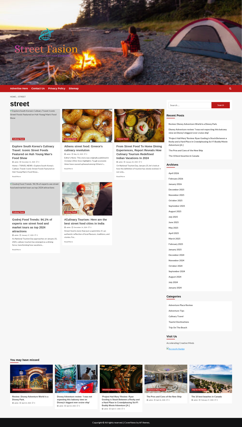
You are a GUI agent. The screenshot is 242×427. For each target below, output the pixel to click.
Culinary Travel (18, 139)
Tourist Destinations (179, 322)
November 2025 (176, 195)
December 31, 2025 (28, 162)
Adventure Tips (176, 310)
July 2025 (173, 217)
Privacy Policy (56, 88)
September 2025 (177, 206)
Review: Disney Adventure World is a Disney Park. (193, 124)
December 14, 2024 (80, 227)
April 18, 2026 (71, 406)
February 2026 (176, 178)
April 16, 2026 (160, 400)
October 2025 (175, 200)
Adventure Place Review (181, 305)
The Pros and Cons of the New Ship (186, 150)
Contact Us (38, 88)
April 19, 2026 (26, 403)
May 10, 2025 (78, 154)
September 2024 (177, 271)
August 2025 (175, 211)
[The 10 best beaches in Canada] (210, 379)
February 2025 (176, 244)
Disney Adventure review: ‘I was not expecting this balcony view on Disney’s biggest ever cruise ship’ (198, 131)
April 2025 (174, 233)
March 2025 (174, 238)
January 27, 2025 (28, 235)
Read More (16, 176)
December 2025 (176, 189)
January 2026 (175, 184)
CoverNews (130, 422)
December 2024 (176, 255)
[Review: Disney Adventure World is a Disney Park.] (31, 379)
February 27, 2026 (207, 400)
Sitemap (74, 88)
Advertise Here (19, 88)
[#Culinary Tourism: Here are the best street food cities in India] (87, 198)
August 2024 (175, 276)
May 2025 (173, 227)
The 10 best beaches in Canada (184, 156)
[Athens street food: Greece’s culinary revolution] (87, 125)
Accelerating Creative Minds (180, 343)
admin (16, 162)
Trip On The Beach (178, 327)
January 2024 (175, 287)
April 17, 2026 (116, 409)
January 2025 (175, 249)
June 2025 (174, 222)
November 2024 (176, 260)
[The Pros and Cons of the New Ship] (166, 379)
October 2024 (175, 266)
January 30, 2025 (132, 162)
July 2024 (173, 282)
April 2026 (174, 173)
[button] (230, 88)
